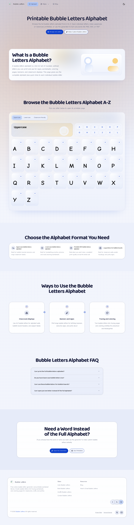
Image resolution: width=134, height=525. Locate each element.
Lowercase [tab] (27, 117)
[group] (116, 502)
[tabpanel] (67, 164)
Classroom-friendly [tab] (40, 117)
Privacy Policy (98, 512)
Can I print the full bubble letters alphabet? (49, 371)
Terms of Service (108, 512)
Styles (44, 4)
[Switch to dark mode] (124, 4)
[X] (117, 512)
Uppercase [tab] (17, 117)
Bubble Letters (20, 511)
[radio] (112, 502)
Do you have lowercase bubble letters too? (49, 378)
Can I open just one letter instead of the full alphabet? (53, 391)
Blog (56, 4)
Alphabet (34, 4)
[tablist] (29, 117)
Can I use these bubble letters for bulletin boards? (51, 384)
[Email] (121, 512)
